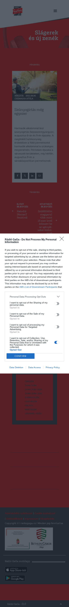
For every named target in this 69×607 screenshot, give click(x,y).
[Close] (63, 240)
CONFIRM (20, 356)
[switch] (56, 303)
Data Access (34, 367)
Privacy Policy (53, 367)
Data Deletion (16, 367)
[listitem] (34, 296)
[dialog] (34, 303)
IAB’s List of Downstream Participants (38, 287)
